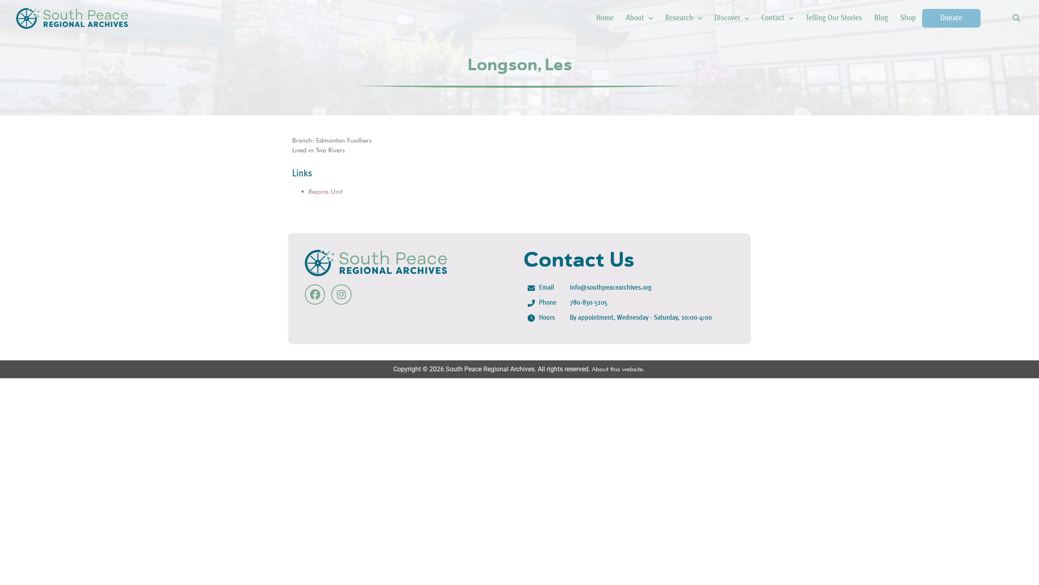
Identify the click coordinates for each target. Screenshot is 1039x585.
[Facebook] (315, 294)
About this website (617, 369)
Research (679, 18)
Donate (951, 18)
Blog (881, 18)
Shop (908, 18)
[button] (1016, 18)
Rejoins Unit (325, 191)
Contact (773, 18)
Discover (727, 18)
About (635, 18)
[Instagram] (341, 294)
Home (605, 18)
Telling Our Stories (834, 18)
